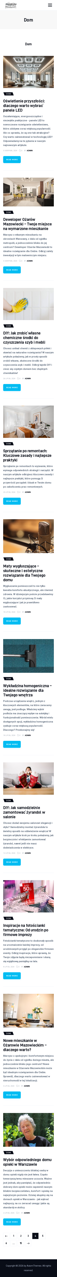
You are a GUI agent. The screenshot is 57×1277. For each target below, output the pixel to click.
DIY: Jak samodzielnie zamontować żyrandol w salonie (24, 812)
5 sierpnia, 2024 (10, 151)
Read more (12, 159)
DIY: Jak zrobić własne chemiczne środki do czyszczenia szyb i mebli (24, 337)
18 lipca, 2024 (9, 612)
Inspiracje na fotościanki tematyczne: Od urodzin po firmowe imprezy (25, 930)
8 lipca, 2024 (8, 967)
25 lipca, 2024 (9, 492)
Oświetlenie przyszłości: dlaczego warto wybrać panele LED (24, 105)
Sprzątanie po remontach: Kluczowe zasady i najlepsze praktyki (27, 455)
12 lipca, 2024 (9, 853)
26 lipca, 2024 (9, 379)
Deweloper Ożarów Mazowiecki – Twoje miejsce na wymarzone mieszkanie (27, 224)
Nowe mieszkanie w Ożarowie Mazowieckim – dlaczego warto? (25, 1045)
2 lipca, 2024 (8, 1213)
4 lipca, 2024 (8, 1086)
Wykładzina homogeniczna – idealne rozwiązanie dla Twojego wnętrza (27, 690)
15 (22, 1243)
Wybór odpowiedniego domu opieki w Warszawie (27, 1161)
